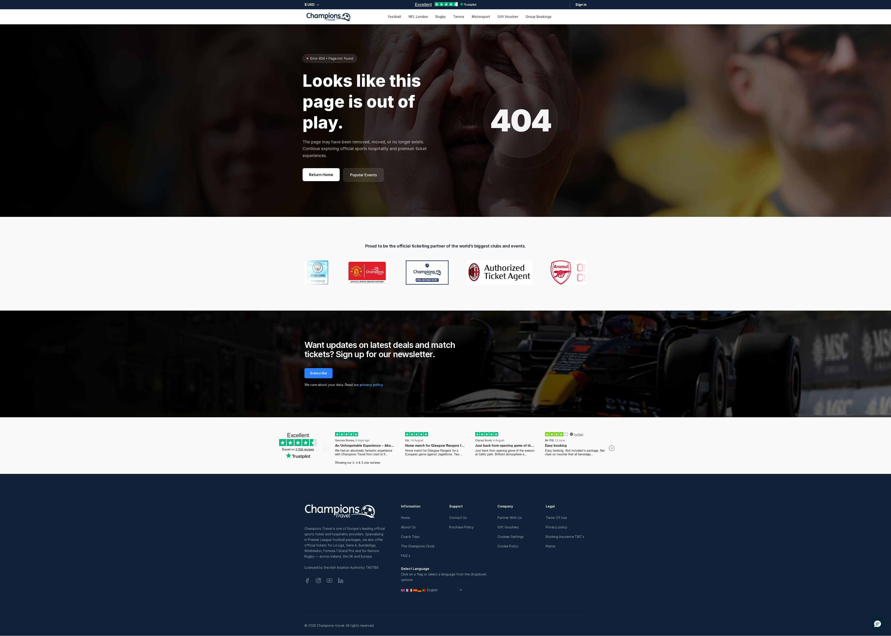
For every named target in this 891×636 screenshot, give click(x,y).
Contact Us (458, 518)
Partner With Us (509, 518)
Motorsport (481, 17)
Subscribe (318, 373)
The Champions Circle (417, 546)
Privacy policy (556, 527)
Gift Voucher (507, 17)
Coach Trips (410, 537)
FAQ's (405, 556)
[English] (403, 590)
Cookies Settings (510, 537)
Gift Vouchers (508, 527)
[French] (407, 590)
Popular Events (363, 175)
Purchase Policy (461, 527)
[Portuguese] (424, 590)
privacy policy (372, 385)
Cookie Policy (507, 546)
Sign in (581, 4)
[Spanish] (415, 590)
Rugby (441, 17)
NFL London (418, 17)
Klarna (550, 546)
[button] (877, 623)
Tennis (458, 17)
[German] (420, 590)
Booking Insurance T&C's (565, 537)
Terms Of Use (556, 518)
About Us (408, 527)
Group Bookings (539, 17)
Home (405, 518)
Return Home (321, 174)
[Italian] (411, 590)
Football (394, 17)
